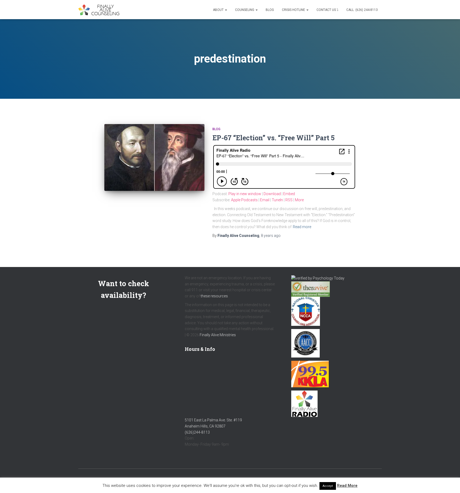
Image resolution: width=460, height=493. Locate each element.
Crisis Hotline (294, 10)
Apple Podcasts (244, 200)
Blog (270, 10)
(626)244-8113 (197, 432)
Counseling (245, 10)
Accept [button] (328, 486)
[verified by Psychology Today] (317, 278)
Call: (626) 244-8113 (362, 10)
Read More (347, 485)
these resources (214, 296)
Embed (289, 194)
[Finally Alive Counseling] (100, 10)
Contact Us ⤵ (327, 10)
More (299, 200)
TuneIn (277, 200)
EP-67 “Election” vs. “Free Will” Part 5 (273, 137)
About (218, 10)
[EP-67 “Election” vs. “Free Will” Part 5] (154, 157)
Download (272, 194)
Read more (302, 227)
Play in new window (244, 194)
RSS (289, 200)
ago (271, 235)
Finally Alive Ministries (218, 335)
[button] (225, 10)
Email (264, 200)
